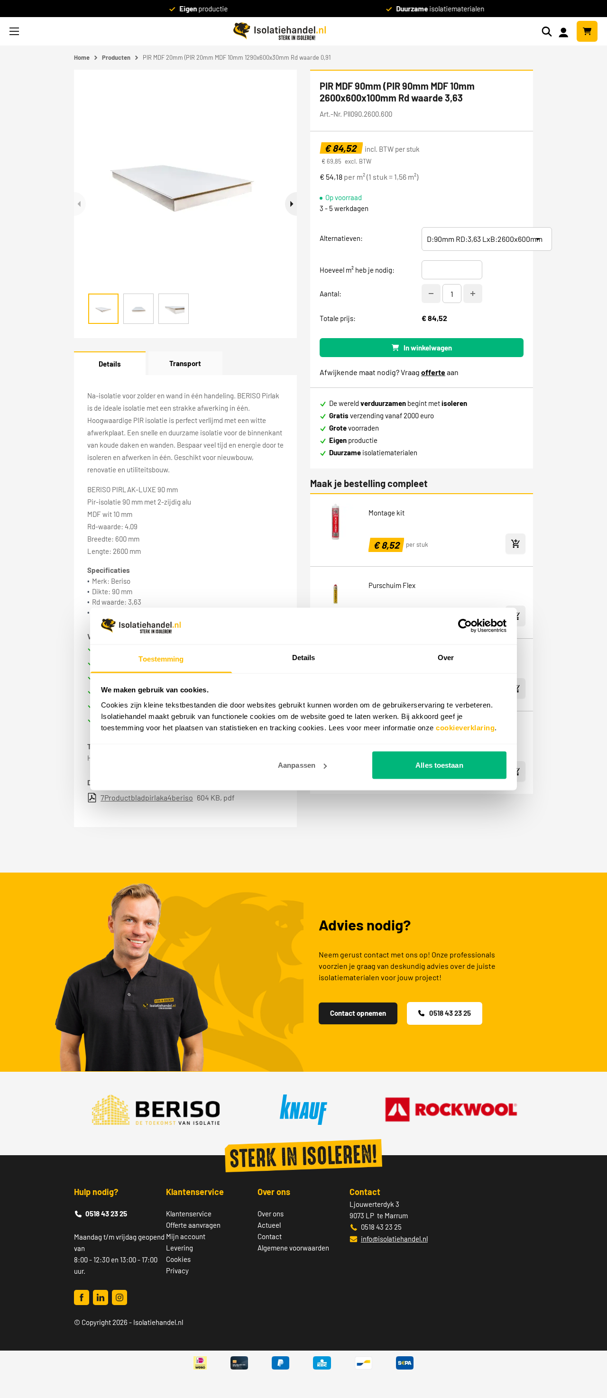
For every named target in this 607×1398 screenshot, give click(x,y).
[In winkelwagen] (515, 543)
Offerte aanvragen (193, 1225)
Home (82, 57)
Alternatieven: (341, 238)
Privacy (177, 1270)
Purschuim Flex (391, 585)
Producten (116, 57)
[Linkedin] (100, 1297)
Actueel (269, 1225)
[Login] (565, 31)
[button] (291, 203)
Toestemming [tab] (161, 658)
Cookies (178, 1259)
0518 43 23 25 (450, 1013)
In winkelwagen (428, 347)
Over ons (271, 1213)
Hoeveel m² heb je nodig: (357, 270)
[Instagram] (119, 1297)
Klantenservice (189, 1213)
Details (110, 363)
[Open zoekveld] (547, 31)
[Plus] (472, 293)
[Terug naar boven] (587, 1356)
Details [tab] (303, 657)
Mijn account (185, 1236)
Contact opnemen (358, 1013)
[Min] (431, 293)
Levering (179, 1247)
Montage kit (386, 512)
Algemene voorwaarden (293, 1247)
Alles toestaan (439, 765)
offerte (433, 372)
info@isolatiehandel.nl (394, 1238)
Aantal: (330, 293)
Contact (270, 1236)
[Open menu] (14, 31)
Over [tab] (446, 657)
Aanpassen (296, 765)
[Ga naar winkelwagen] (587, 31)
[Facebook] (81, 1297)
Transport (185, 363)
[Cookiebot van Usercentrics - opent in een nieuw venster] (464, 626)
